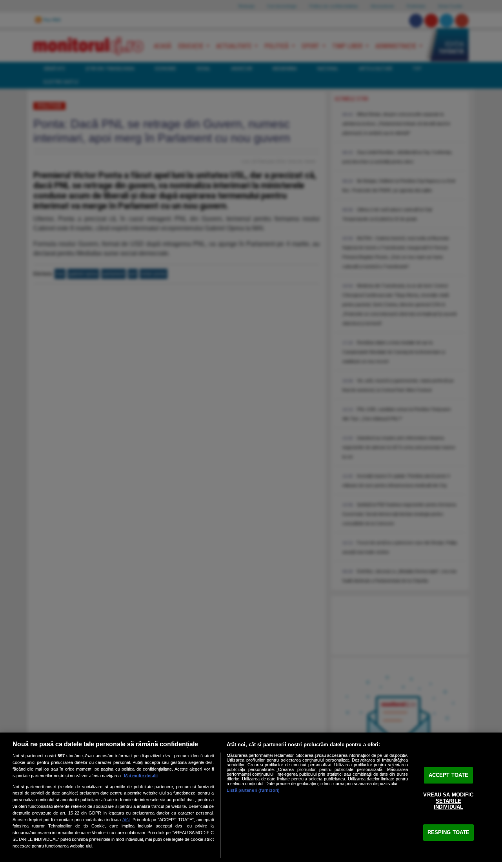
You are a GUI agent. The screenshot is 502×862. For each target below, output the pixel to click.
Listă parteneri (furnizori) (253, 790)
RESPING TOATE (448, 832)
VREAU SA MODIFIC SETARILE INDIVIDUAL (448, 801)
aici (126, 819)
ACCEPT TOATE (449, 775)
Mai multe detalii (141, 775)
